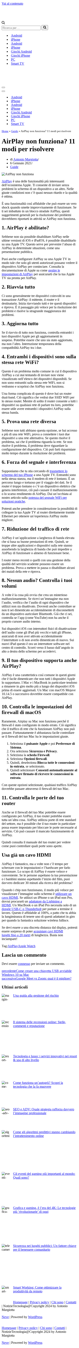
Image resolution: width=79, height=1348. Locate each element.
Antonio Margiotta (25, 159)
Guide (14, 131)
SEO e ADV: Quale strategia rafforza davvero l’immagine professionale (43, 1111)
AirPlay (7, 181)
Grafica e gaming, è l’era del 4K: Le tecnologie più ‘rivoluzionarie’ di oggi (44, 1209)
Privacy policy (39, 1302)
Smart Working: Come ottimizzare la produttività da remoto (37, 1289)
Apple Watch (26, 946)
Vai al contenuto (12, 3)
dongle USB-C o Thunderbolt (22, 909)
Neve (5, 1317)
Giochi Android (21, 51)
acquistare (40, 931)
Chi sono (57, 1302)
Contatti (71, 1302)
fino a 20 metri (20, 935)
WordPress (35, 1317)
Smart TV (17, 63)
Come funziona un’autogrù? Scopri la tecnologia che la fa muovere (38, 1084)
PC (13, 59)
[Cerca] (3, 23)
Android (16, 35)
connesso (24, 964)
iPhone (15, 39)
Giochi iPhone (20, 55)
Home (5, 131)
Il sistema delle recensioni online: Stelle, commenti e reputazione (39, 1024)
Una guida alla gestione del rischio (36, 995)
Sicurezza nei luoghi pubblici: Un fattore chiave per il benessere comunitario (44, 1247)
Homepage (20, 1302)
